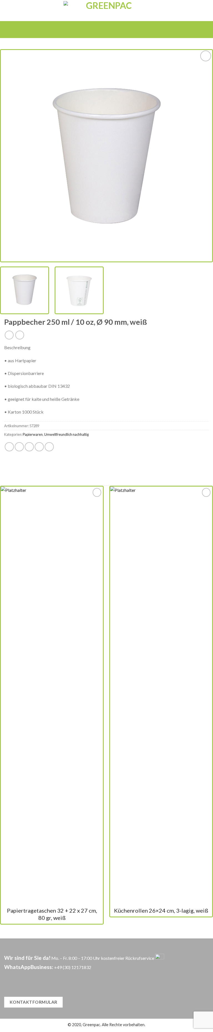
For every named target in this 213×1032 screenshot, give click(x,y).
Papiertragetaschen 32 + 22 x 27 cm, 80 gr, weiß (52, 914)
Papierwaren (33, 434)
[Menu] (98, 29)
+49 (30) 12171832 (72, 967)
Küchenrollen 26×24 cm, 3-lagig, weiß (161, 910)
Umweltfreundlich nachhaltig (66, 434)
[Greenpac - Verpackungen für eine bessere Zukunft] (107, 10)
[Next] (201, 156)
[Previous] (12, 156)
